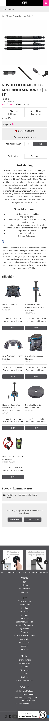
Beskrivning (13, 156)
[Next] (46, 73)
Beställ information (24, 625)
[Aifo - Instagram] (4, 716)
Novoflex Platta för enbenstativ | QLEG (33, 406)
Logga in (14, 519)
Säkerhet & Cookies (24, 622)
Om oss (24, 592)
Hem (24, 582)
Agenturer (24, 629)
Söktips (24, 608)
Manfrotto (27, 16)
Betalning (25, 618)
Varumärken (17, 16)
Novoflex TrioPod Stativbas (9, 306)
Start (3, 16)
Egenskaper (36, 156)
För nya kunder (24, 601)
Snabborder (24, 588)
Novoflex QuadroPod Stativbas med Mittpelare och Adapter (12, 408)
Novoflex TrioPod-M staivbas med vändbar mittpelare (34, 307)
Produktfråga (14, 144)
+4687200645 (28, 694)
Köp (40, 143)
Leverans (24, 615)
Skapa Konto (24, 642)
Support (24, 632)
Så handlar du (25, 604)
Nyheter (24, 585)
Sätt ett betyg (22, 104)
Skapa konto (32, 519)
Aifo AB (24, 686)
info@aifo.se (28, 691)
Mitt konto (24, 611)
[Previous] (3, 562)
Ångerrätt (24, 639)
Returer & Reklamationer (24, 635)
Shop (9, 16)
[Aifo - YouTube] (11, 716)
